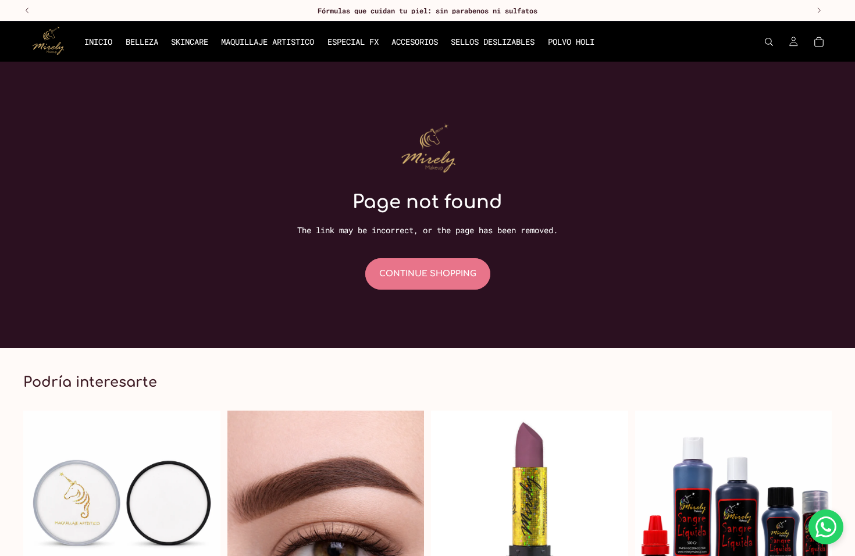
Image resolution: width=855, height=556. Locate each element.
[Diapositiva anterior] (244, 527)
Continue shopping (427, 273)
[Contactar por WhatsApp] (825, 526)
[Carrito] (819, 42)
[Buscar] (769, 42)
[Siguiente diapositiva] (406, 527)
